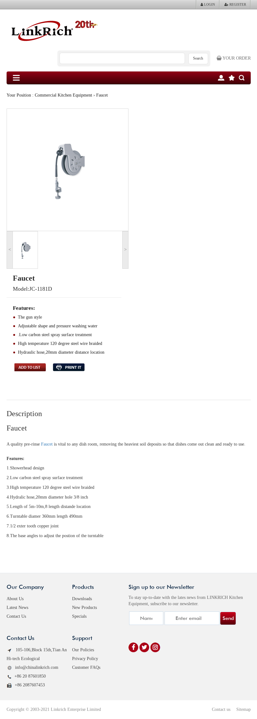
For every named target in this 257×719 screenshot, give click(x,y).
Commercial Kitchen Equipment (63, 95)
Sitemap (243, 709)
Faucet (47, 444)
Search (198, 58)
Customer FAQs (86, 667)
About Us (15, 598)
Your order (236, 58)
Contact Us (16, 616)
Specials (79, 616)
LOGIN (209, 4)
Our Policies (83, 650)
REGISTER (237, 4)
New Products (84, 607)
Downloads (82, 598)
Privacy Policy (85, 658)
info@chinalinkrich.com (36, 667)
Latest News (17, 607)
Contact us (221, 709)
